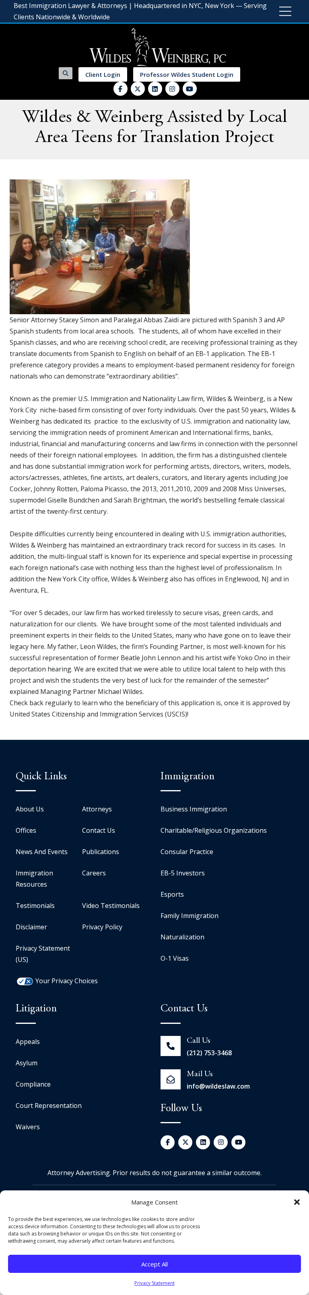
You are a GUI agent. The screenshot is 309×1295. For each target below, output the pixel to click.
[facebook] (120, 89)
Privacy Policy (102, 926)
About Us (30, 809)
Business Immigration (194, 809)
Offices (26, 830)
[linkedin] (155, 89)
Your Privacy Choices (66, 980)
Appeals (28, 1041)
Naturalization (182, 937)
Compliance (33, 1084)
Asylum (26, 1062)
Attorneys (97, 809)
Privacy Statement (154, 1283)
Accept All (154, 1264)
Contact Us (98, 830)
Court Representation (49, 1105)
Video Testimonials (111, 905)
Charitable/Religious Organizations (214, 830)
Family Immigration (189, 915)
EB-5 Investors (183, 873)
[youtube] (190, 89)
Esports (172, 894)
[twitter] (138, 89)
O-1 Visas (175, 958)
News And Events (42, 851)
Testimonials (35, 905)
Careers (94, 873)
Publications (100, 851)
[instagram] (172, 89)
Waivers (28, 1126)
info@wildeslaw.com (218, 1086)
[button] (297, 1202)
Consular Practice (187, 851)
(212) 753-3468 (209, 1052)
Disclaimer (31, 926)
